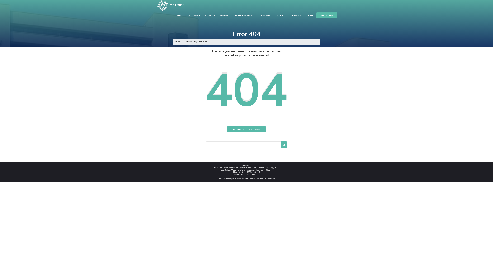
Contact (309, 15)
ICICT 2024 (176, 5)
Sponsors (281, 15)
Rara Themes (249, 179)
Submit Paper (327, 15)
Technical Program (243, 15)
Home (178, 15)
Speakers (224, 15)
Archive (295, 15)
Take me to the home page (246, 129)
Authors (209, 15)
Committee (193, 15)
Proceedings (264, 15)
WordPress (270, 179)
